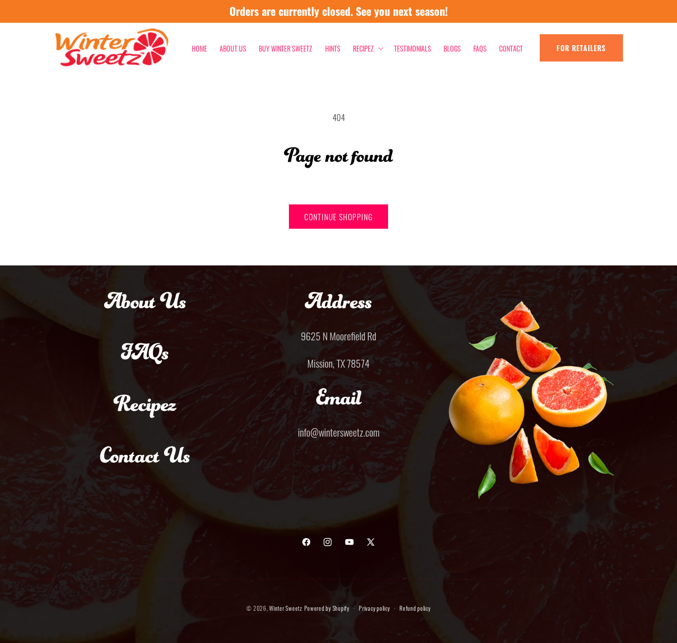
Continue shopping (338, 216)
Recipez (144, 413)
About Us (145, 310)
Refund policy (415, 607)
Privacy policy (374, 607)
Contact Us (145, 465)
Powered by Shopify (326, 607)
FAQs (145, 361)
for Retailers (581, 48)
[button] (367, 48)
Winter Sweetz (285, 607)
